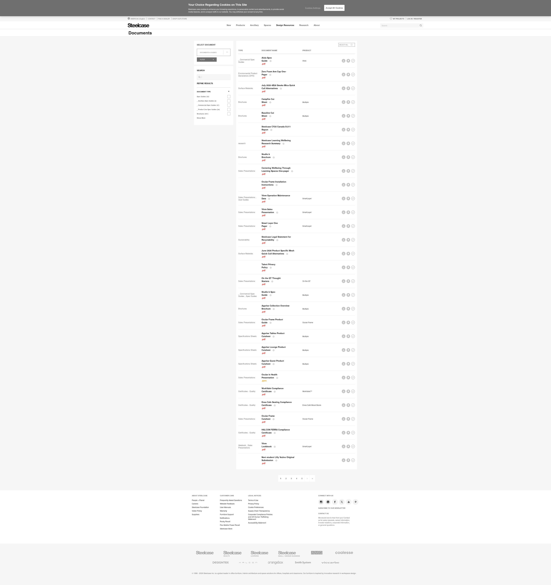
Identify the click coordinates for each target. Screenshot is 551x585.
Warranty (223, 511)
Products (240, 25)
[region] (275, 8)
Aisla (304, 61)
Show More (201, 118)
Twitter (342, 502)
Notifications (225, 518)
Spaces (267, 25)
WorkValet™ (307, 391)
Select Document (206, 45)
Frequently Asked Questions (231, 500)
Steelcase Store (226, 528)
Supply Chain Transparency (259, 511)
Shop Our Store (179, 19)
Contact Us (323, 513)
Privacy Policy (253, 503)
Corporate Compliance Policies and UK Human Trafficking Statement (260, 516)
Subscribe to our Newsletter (331, 508)
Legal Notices (254, 495)
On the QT (306, 281)
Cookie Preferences (256, 507)
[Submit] (420, 25)
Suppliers (195, 514)
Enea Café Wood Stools (311, 405)
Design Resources (285, 25)
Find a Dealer (164, 19)
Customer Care (227, 495)
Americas (138, 19)
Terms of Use (253, 500)
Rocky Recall (225, 521)
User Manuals (225, 507)
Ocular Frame (307, 322)
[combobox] (401, 25)
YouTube (349, 502)
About (317, 25)
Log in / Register (414, 19)
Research (304, 25)
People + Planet (198, 500)
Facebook (335, 502)
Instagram (321, 502)
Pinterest (355, 502)
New (229, 25)
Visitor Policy (197, 511)
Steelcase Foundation (200, 507)
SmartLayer (307, 198)
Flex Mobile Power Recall (230, 525)
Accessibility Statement (257, 523)
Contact (151, 19)
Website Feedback (227, 503)
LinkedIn (328, 502)
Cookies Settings (312, 7)
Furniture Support (227, 514)
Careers (195, 503)
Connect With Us (325, 495)
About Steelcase (199, 495)
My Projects (398, 19)
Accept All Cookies (334, 7)
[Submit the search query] (199, 77)
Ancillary (254, 25)
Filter (202, 60)
